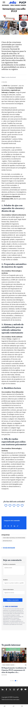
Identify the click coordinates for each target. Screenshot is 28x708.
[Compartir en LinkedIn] (14, 526)
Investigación (5, 5)
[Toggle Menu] (4, 2)
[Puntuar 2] (10, 505)
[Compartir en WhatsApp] (5, 526)
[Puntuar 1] (6, 505)
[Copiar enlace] (17, 526)
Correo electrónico (8, 589)
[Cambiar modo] (22, 706)
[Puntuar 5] (22, 505)
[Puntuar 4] (18, 505)
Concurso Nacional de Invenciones (14, 537)
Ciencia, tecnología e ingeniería (18, 5)
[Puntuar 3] (14, 505)
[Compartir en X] (8, 526)
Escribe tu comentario (9, 564)
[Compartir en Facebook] (11, 526)
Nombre (5, 579)
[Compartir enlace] (25, 665)
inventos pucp (7, 541)
